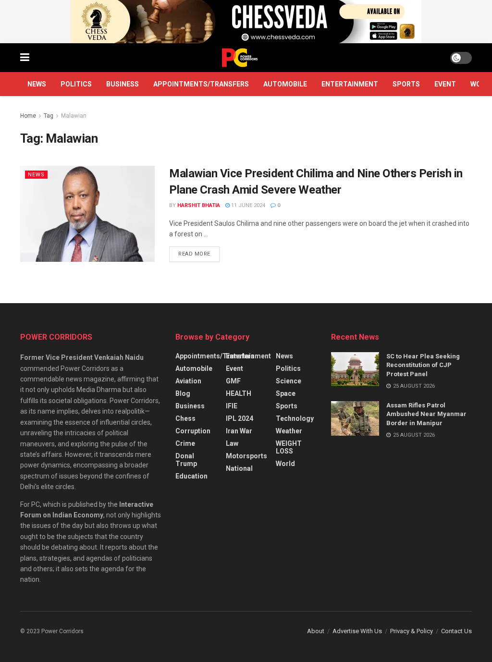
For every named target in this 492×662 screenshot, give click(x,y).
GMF (233, 381)
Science (288, 381)
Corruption (192, 431)
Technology (295, 418)
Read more (199, 251)
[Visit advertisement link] (246, 21)
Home (28, 115)
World (285, 463)
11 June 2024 (247, 205)
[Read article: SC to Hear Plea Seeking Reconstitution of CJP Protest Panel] (355, 369)
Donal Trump (186, 459)
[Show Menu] (24, 57)
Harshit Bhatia (198, 205)
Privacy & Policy (411, 631)
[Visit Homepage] (240, 57)
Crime (185, 443)
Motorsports (246, 456)
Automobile (285, 84)
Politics (76, 84)
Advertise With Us (357, 631)
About (315, 631)
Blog (182, 393)
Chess (185, 418)
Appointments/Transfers (201, 84)
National (239, 468)
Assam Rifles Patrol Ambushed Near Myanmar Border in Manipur (426, 414)
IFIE (231, 406)
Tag (48, 115)
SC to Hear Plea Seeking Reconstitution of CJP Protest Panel (423, 365)
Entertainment (349, 84)
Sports (406, 84)
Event (445, 84)
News (36, 84)
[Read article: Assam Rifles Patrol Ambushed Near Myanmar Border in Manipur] (355, 418)
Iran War (239, 431)
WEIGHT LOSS (289, 447)
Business (122, 84)
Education (191, 476)
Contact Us (456, 631)
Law (232, 443)
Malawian (73, 115)
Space (285, 393)
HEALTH (238, 393)
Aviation (188, 381)
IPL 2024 (239, 418)
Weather (289, 431)
